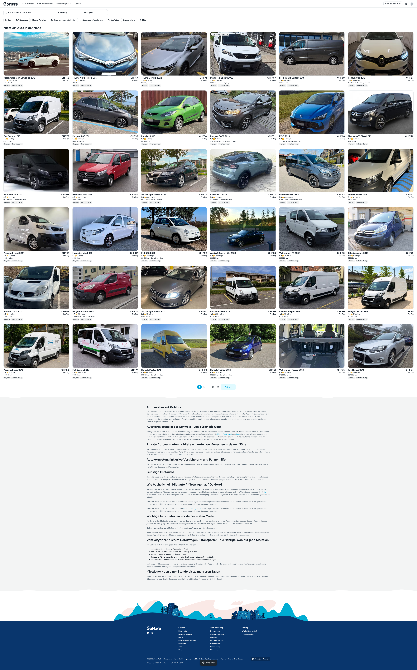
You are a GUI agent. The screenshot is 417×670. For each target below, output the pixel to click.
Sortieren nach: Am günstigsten (63, 20)
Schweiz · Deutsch (262, 659)
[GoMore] (10, 4)
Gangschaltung (129, 20)
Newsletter (182, 644)
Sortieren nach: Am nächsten (91, 20)
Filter (144, 20)
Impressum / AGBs (191, 659)
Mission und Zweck (185, 634)
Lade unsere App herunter (187, 640)
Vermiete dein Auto (393, 4)
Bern (238, 434)
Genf (225, 434)
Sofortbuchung (22, 20)
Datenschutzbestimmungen (209, 659)
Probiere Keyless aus (64, 4)
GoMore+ (78, 4)
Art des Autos (113, 20)
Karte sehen (210, 663)
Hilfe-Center (182, 631)
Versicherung (215, 647)
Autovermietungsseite (192, 508)
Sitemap (224, 659)
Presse (180, 637)
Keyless (8, 20)
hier (182, 454)
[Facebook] (148, 633)
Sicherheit (214, 650)
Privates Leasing (247, 634)
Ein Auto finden (28, 4)
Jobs (180, 647)
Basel (230, 434)
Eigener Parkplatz (39, 20)
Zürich (219, 434)
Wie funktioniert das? (45, 4)
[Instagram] (152, 633)
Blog (179, 650)
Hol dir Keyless (215, 644)
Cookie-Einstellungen (235, 659)
